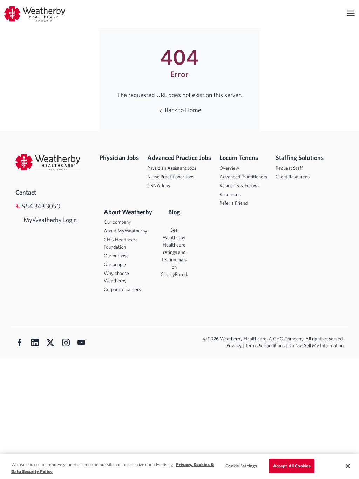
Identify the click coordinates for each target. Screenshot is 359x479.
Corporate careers (122, 289)
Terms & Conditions (265, 345)
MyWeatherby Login (43, 219)
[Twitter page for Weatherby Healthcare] (50, 343)
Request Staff (289, 168)
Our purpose (116, 255)
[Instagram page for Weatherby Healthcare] (66, 343)
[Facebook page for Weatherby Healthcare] (19, 343)
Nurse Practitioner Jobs (170, 177)
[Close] (347, 466)
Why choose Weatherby (116, 276)
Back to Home (182, 110)
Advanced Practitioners (243, 177)
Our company (117, 222)
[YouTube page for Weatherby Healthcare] (81, 343)
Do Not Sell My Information (316, 345)
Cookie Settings (241, 465)
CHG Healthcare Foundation (121, 243)
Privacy (234, 345)
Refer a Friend (233, 203)
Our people (115, 264)
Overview (229, 168)
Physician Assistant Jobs (171, 168)
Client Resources (293, 177)
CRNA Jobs (158, 185)
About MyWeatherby (125, 231)
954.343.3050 (41, 206)
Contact (25, 192)
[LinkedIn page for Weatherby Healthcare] (35, 343)
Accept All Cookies (292, 465)
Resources (230, 194)
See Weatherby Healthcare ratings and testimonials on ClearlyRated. (174, 252)
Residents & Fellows (239, 185)
